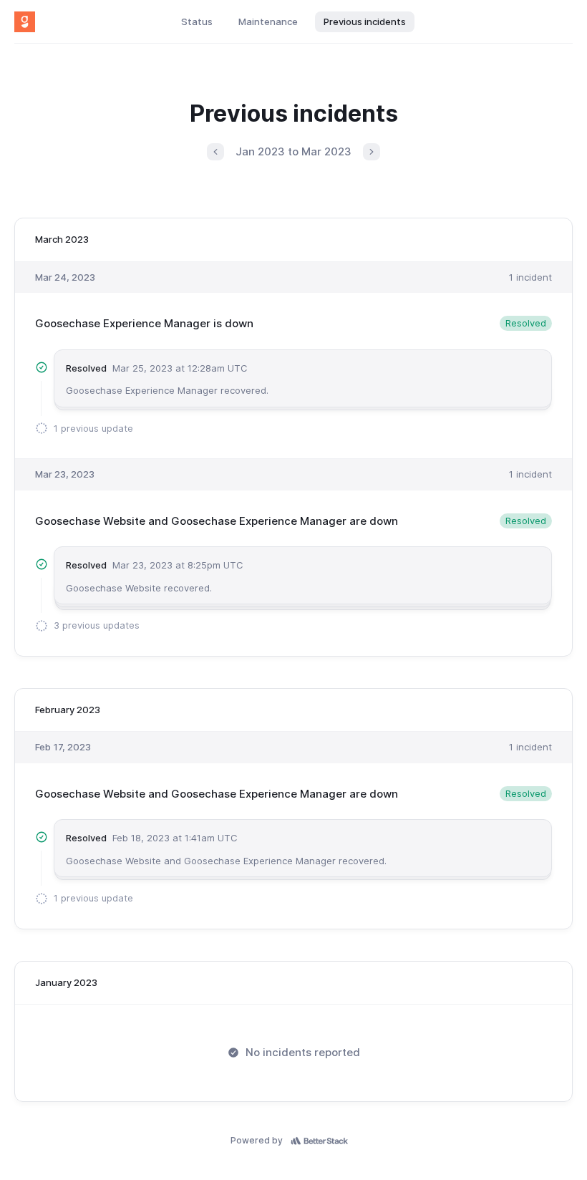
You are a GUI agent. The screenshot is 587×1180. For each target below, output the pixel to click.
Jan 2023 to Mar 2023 (293, 151)
